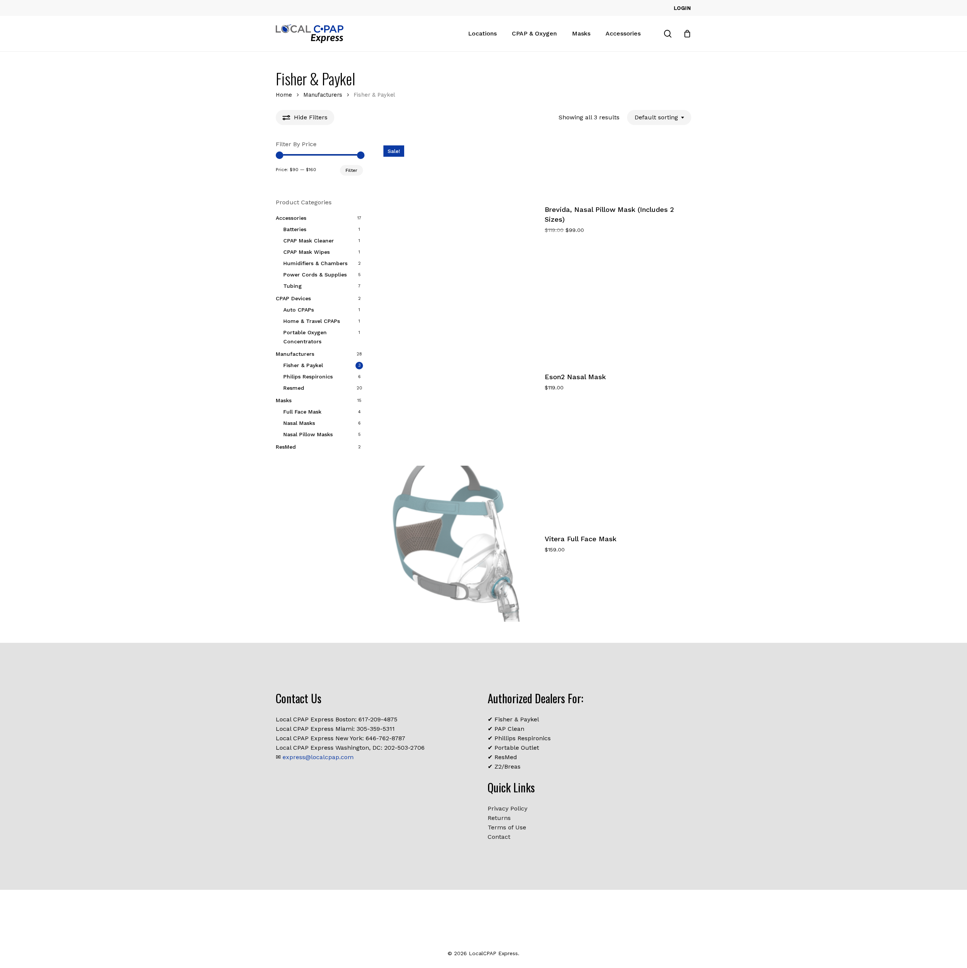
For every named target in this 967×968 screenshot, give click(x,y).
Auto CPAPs (298, 310)
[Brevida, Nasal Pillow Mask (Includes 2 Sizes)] (457, 219)
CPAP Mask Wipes (306, 252)
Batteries (294, 229)
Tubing (292, 286)
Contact (499, 836)
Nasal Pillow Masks (308, 434)
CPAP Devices (293, 298)
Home (284, 94)
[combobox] (659, 117)
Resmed (293, 388)
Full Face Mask (302, 412)
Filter (351, 170)
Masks (284, 400)
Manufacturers (322, 94)
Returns (499, 817)
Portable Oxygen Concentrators (305, 336)
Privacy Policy (507, 808)
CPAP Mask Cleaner (308, 241)
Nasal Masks (299, 423)
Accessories (291, 218)
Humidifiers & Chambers (315, 263)
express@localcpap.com (318, 757)
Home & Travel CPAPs (311, 321)
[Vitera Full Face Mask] (457, 543)
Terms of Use (507, 827)
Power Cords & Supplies (315, 275)
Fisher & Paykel (303, 365)
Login (682, 8)
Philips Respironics (308, 377)
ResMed (286, 447)
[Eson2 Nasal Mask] (457, 381)
